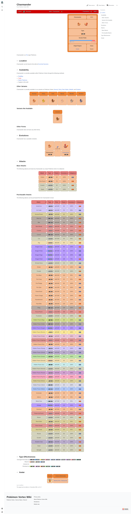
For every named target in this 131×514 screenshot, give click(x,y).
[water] (50, 389)
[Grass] (47, 466)
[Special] (73, 177)
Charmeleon (65, 152)
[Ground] (32, 461)
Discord (25, 500)
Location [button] (23, 61)
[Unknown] (78, 459)
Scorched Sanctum (43, 64)
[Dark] (32, 459)
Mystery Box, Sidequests (60, 480)
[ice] (50, 364)
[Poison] (68, 459)
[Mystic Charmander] (62, 100)
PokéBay (20, 76)
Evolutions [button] (24, 135)
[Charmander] (61, 11)
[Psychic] (73, 459)
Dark (63, 89)
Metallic (71, 89)
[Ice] (52, 466)
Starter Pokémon (22, 80)
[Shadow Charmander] (81, 100)
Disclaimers (36, 501)
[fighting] (50, 226)
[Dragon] (37, 459)
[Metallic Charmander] (71, 100)
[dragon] (50, 246)
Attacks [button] (22, 161)
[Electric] (42, 459)
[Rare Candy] (58, 147)
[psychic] (50, 376)
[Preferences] (2, 508)
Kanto (77, 49)
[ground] (50, 242)
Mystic (67, 89)
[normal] (50, 185)
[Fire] (49, 154)
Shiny (59, 89)
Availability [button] (24, 70)
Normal (56, 89)
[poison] (50, 372)
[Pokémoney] (55, 206)
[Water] (42, 461)
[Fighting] (47, 459)
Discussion (111, 5)
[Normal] (62, 459)
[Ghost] (57, 459)
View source (92, 5)
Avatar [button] (22, 472)
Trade (19, 78)
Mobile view (36, 504)
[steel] (50, 385)
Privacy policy (37, 496)
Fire (27, 55)
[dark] (50, 218)
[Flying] (52, 459)
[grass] (50, 356)
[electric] (50, 332)
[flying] (50, 206)
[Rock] (37, 461)
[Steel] (57, 466)
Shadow (78, 89)
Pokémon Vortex (11, 500)
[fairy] (50, 336)
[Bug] (32, 466)
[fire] (82, 33)
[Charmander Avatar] (49, 480)
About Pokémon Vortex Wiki (40, 499)
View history (102, 5)
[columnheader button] (42, 173)
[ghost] (50, 352)
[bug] (50, 320)
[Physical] (73, 181)
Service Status (18, 500)
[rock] (50, 214)
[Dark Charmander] (53, 100)
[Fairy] (37, 466)
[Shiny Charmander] (43, 100)
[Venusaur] (24, 11)
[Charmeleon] (91, 11)
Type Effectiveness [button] (27, 457)
